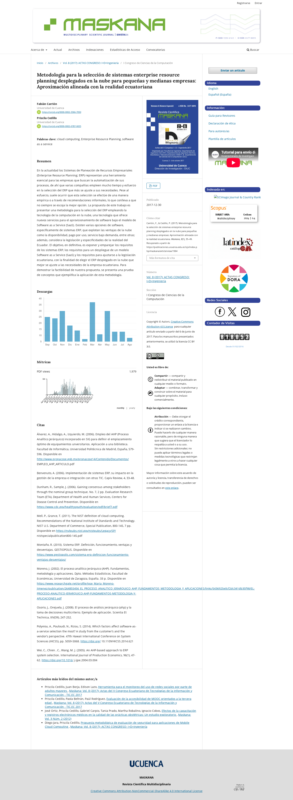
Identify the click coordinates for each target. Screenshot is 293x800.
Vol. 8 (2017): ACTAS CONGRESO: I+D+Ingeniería (91, 63)
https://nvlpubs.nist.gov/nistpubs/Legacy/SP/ (86, 531)
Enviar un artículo (233, 70)
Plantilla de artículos (222, 139)
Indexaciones (95, 50)
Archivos (74, 50)
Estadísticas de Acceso (125, 50)
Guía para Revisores (221, 115)
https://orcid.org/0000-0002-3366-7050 (61, 112)
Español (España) (219, 94)
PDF (154, 186)
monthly (120, 408)
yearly (132, 408)
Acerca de (38, 50)
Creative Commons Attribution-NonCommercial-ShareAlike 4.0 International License (147, 791)
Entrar (258, 3)
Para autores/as (218, 131)
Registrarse (243, 3)
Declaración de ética (222, 123)
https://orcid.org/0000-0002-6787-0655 (61, 126)
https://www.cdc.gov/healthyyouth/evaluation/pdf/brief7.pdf (77, 507)
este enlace (171, 488)
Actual (58, 50)
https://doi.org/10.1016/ (57, 660)
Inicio (40, 63)
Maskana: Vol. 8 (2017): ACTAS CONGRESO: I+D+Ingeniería (108, 727)
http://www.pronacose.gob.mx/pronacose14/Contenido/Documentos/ (83, 459)
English (213, 88)
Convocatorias (155, 50)
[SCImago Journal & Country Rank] (234, 197)
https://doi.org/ (91, 641)
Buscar (254, 50)
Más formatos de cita (162, 258)
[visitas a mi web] (235, 339)
